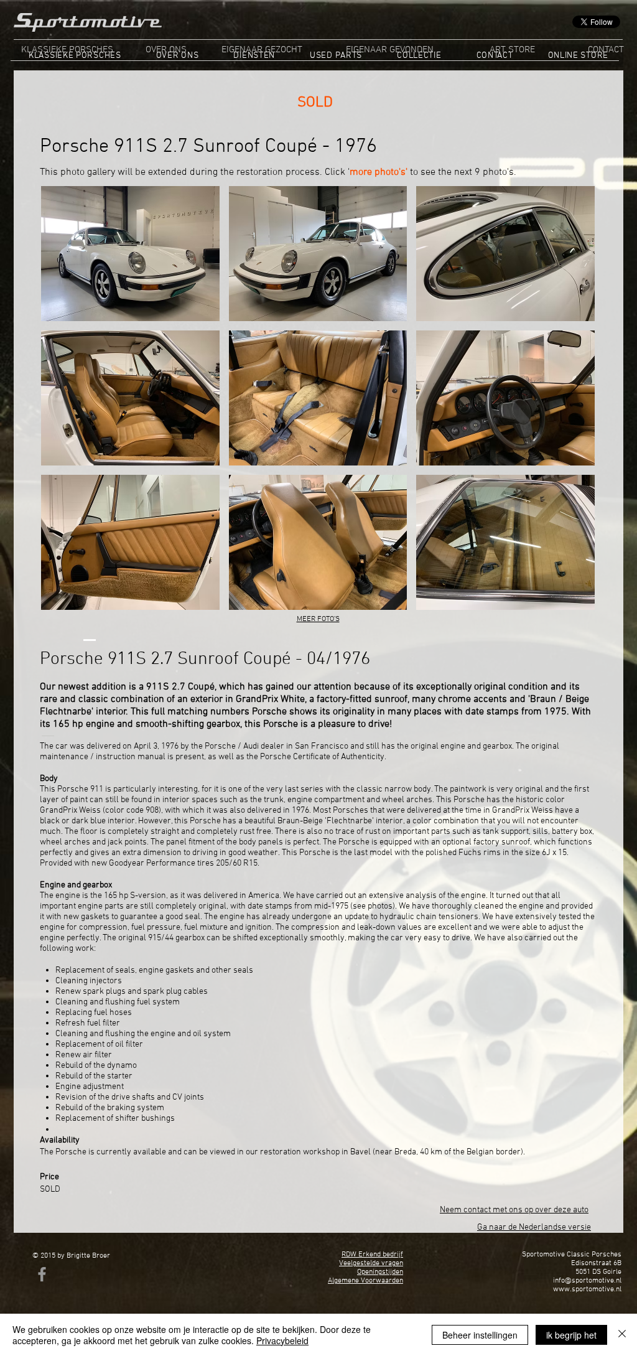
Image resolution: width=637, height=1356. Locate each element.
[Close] (622, 1335)
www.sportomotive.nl (587, 1289)
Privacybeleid (282, 1340)
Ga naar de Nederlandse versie (534, 1227)
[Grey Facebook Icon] (42, 1274)
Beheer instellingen (480, 1335)
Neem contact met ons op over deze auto (514, 1210)
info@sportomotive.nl (587, 1280)
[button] (130, 253)
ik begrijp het (571, 1335)
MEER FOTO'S (318, 619)
